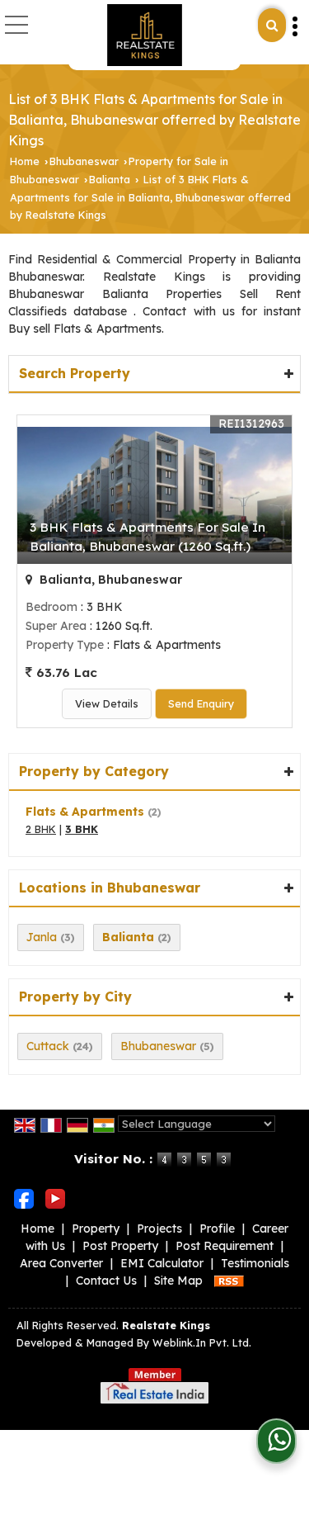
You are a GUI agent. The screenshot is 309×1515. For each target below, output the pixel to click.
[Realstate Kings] (144, 35)
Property (95, 1228)
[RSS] (229, 1280)
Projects (159, 1228)
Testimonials (255, 1263)
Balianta (109, 179)
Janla (41, 937)
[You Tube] (55, 1198)
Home (25, 161)
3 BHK (81, 829)
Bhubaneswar (84, 161)
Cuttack (47, 1046)
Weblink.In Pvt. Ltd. (201, 1342)
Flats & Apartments (85, 811)
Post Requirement (225, 1245)
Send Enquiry (201, 703)
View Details (106, 703)
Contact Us (106, 1280)
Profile (217, 1228)
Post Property (120, 1245)
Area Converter (61, 1263)
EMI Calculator (162, 1263)
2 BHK (41, 829)
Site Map (178, 1280)
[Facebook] (24, 1198)
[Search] (272, 25)
